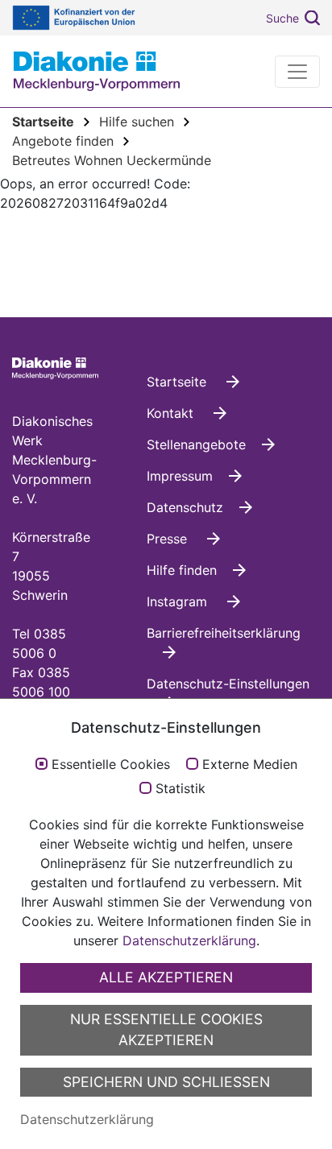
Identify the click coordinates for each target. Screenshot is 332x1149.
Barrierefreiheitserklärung (224, 633)
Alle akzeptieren (166, 977)
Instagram (179, 601)
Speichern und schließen (166, 1081)
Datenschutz (185, 507)
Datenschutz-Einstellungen (228, 684)
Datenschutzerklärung (189, 940)
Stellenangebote (196, 444)
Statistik (180, 789)
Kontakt (172, 413)
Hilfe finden (182, 570)
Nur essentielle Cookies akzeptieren (166, 1029)
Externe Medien (249, 765)
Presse (169, 539)
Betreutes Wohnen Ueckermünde (111, 160)
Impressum (180, 476)
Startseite (178, 382)
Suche (282, 18)
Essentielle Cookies (111, 765)
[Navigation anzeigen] (297, 72)
